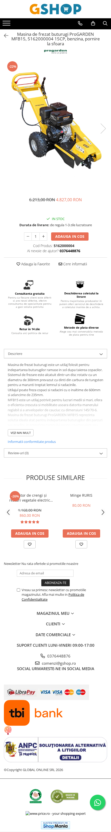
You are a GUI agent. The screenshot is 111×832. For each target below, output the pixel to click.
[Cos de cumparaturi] (93, 23)
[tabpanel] (55, 123)
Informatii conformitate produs (32, 441)
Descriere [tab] (15, 353)
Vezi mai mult (21, 433)
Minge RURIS (81, 495)
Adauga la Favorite (35, 263)
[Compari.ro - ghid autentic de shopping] (64, 796)
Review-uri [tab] (18, 453)
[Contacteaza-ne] (80, 23)
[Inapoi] (4, 35)
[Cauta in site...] (105, 23)
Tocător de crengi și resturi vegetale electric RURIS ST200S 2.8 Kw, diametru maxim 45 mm (30, 498)
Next (103, 128)
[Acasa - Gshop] (55, 9)
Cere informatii (74, 263)
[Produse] (7, 25)
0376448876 (58, 656)
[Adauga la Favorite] (30, 544)
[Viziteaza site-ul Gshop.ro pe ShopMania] (55, 825)
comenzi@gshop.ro (58, 663)
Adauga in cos (69, 236)
